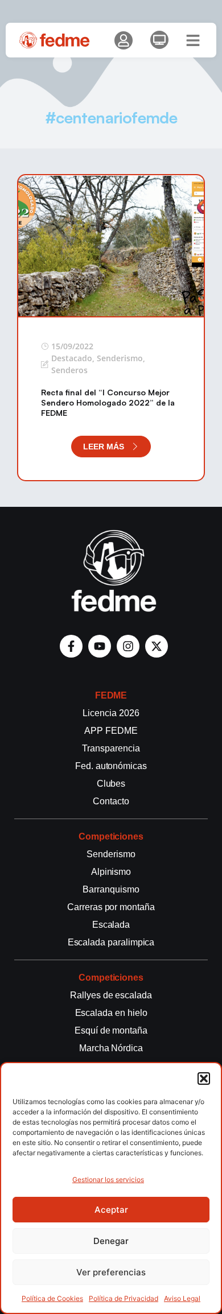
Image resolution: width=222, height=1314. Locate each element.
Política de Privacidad (123, 1298)
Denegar (111, 1241)
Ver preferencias (111, 1272)
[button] (203, 1078)
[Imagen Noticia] (111, 245)
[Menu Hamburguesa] (193, 40)
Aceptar (111, 1209)
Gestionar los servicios (108, 1179)
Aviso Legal (182, 1298)
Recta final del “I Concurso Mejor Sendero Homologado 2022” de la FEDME (108, 402)
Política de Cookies (52, 1298)
